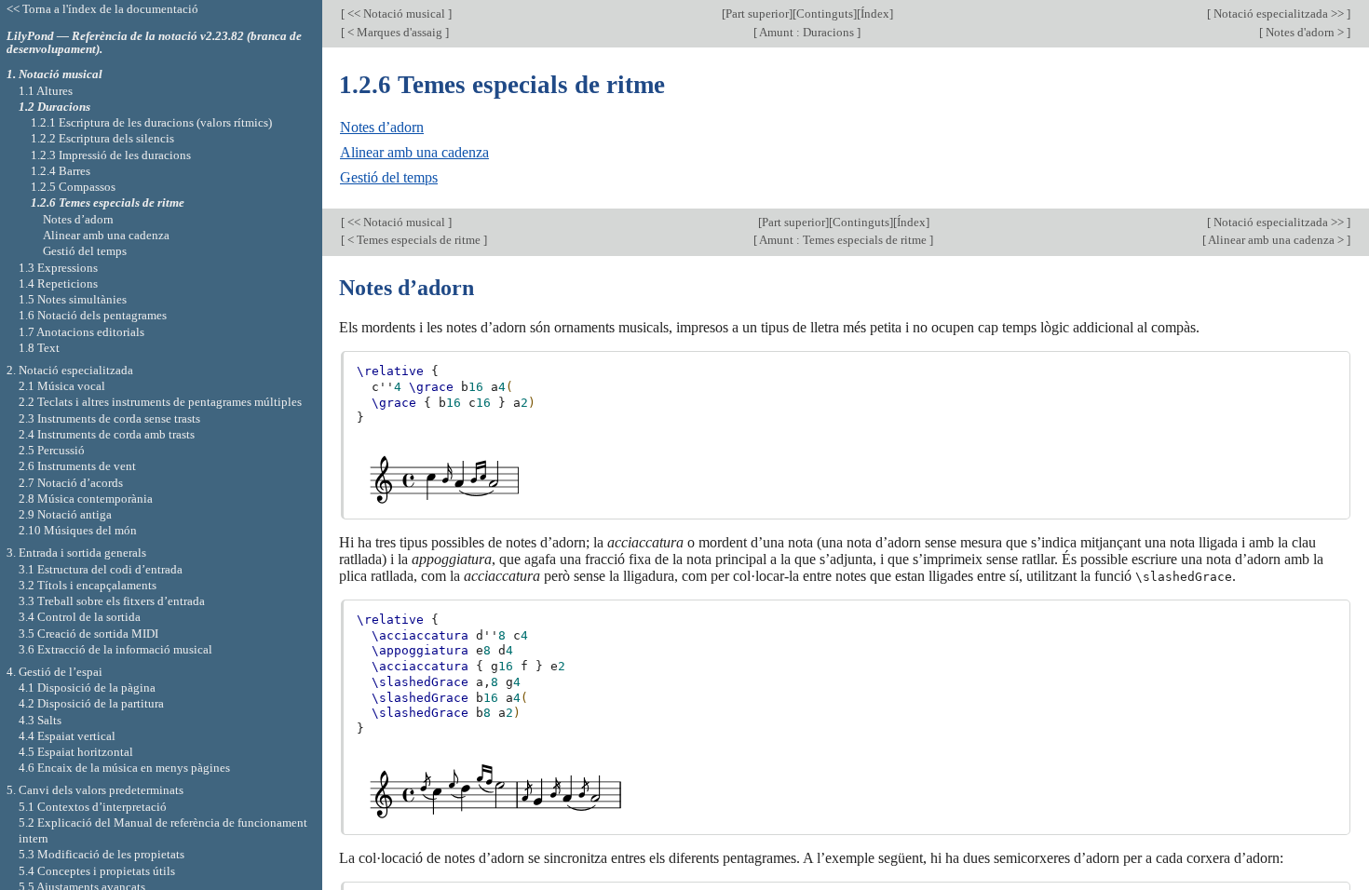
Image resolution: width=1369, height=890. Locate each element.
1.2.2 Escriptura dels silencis (102, 138)
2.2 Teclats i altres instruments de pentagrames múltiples (160, 402)
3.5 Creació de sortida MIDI (88, 634)
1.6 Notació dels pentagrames (93, 315)
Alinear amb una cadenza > (1276, 240)
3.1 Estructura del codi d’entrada (101, 569)
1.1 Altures (46, 91)
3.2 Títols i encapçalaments (87, 585)
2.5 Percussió (52, 450)
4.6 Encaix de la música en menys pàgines (124, 768)
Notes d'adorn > (1305, 32)
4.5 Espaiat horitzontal (76, 752)
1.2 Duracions (54, 107)
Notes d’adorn (382, 127)
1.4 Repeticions (58, 283)
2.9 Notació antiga (65, 514)
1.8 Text (39, 348)
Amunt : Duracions (807, 32)
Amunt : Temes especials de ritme (843, 240)
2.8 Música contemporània (86, 499)
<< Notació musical (396, 13)
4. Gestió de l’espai (54, 672)
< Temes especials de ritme (414, 240)
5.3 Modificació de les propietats (101, 854)
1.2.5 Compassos (73, 187)
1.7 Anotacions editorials (81, 332)
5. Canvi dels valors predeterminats (95, 790)
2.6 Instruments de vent (77, 466)
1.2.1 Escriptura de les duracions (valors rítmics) (151, 122)
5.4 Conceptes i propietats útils (97, 871)
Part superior (757, 13)
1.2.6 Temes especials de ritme (107, 202)
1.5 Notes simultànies (73, 299)
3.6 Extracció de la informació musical (115, 649)
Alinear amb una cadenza (414, 152)
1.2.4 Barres (60, 171)
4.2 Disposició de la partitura (91, 703)
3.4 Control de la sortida (80, 617)
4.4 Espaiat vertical (67, 736)
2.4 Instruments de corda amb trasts (107, 434)
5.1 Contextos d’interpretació (93, 807)
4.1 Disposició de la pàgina (87, 687)
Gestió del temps (389, 177)
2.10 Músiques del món (78, 530)
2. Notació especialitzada (70, 370)
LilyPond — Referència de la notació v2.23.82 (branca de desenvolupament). (154, 43)
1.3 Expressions (58, 268)
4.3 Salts (40, 720)
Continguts (824, 13)
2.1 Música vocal (62, 386)
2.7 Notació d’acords (71, 483)
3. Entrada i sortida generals (76, 553)
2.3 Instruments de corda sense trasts (109, 418)
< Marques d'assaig (395, 32)
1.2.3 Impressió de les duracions (111, 155)
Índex (875, 13)
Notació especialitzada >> (1279, 13)
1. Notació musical (54, 74)
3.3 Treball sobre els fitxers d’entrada (112, 601)
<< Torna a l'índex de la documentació (102, 9)
